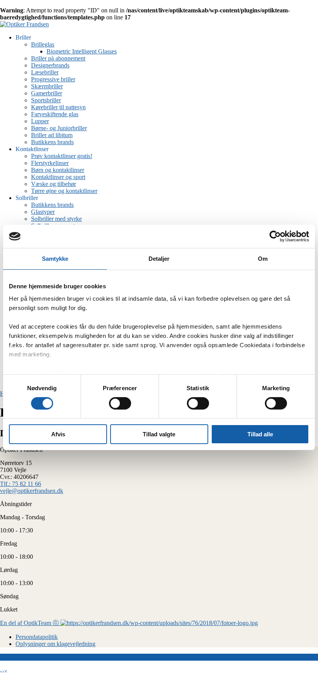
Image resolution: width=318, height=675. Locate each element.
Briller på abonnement (58, 58)
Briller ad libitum (52, 135)
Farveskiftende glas (54, 114)
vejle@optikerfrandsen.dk (31, 490)
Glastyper (43, 211)
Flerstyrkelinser (50, 163)
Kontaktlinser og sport (58, 177)
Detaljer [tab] (159, 258)
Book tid (10, 657)
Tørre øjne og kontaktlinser (64, 191)
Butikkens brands (52, 142)
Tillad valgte (159, 434)
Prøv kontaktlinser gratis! (61, 156)
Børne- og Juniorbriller (59, 128)
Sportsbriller (46, 100)
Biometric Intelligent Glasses (82, 51)
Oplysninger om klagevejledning (55, 644)
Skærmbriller (47, 86)
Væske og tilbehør (53, 184)
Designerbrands (50, 65)
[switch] (120, 403)
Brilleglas (42, 44)
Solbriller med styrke (56, 218)
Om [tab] (263, 258)
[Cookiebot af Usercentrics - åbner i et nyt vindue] (275, 236)
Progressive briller (53, 79)
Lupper (40, 121)
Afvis (58, 434)
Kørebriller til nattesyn (58, 107)
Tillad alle (260, 434)
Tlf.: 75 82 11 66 (20, 483)
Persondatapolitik (37, 637)
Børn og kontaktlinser (57, 170)
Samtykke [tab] (55, 258)
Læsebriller (45, 72)
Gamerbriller (46, 93)
